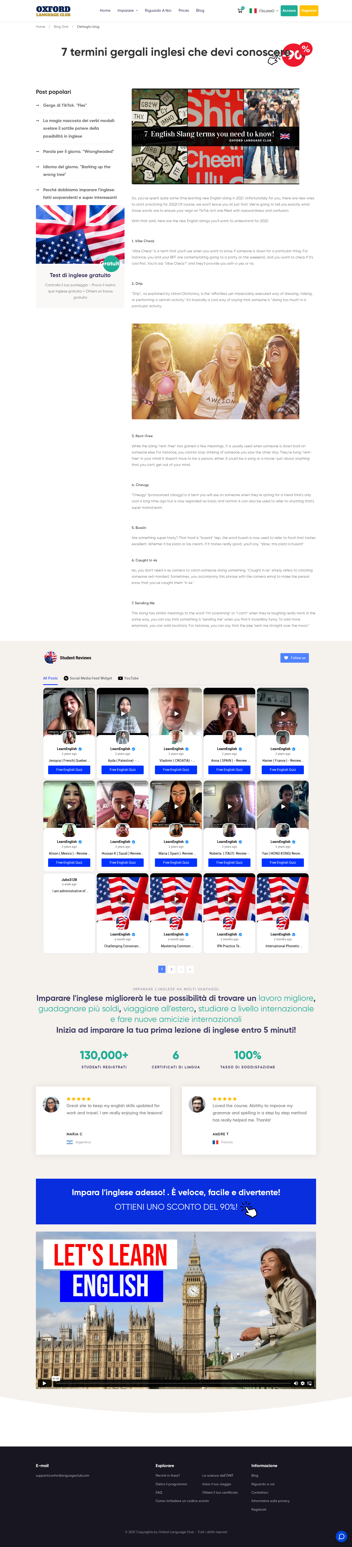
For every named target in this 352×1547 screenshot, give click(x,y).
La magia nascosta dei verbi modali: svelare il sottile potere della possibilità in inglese (79, 128)
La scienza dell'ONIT (217, 1475)
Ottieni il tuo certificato (220, 1492)
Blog (200, 11)
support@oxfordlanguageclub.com (62, 1475)
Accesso (289, 10)
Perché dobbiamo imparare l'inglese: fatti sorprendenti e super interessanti (80, 194)
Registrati (309, 10)
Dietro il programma (171, 1484)
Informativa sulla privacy (270, 1501)
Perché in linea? (168, 1475)
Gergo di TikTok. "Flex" (65, 105)
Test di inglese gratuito (80, 275)
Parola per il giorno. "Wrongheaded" (78, 152)
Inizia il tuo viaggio (216, 1484)
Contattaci (259, 1492)
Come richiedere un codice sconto (182, 1501)
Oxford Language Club (176, 1532)
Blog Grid (61, 26)
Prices (184, 11)
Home (105, 11)
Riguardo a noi (262, 1484)
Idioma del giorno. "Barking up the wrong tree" (76, 171)
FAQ (159, 1492)
